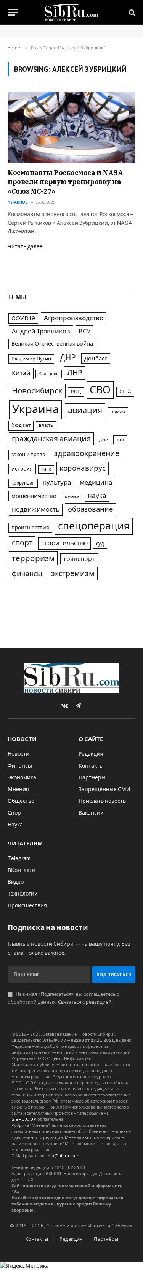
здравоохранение (86, 454)
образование (90, 509)
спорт (22, 543)
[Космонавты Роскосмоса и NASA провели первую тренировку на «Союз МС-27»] (71, 127)
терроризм (33, 558)
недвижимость (35, 509)
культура (57, 482)
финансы (27, 574)
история (22, 469)
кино (46, 469)
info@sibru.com (63, 1155)
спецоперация (94, 526)
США (125, 392)
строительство (64, 543)
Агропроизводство (73, 318)
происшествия (30, 528)
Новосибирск (37, 391)
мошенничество (33, 496)
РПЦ (76, 392)
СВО (100, 390)
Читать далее (25, 247)
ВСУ (84, 331)
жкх (120, 439)
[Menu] (13, 12)
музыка (72, 496)
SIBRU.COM (24, 1119)
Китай (21, 373)
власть (46, 425)
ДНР (68, 358)
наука (97, 495)
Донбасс (95, 358)
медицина (96, 482)
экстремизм (73, 574)
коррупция (23, 483)
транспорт (79, 559)
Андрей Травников (41, 331)
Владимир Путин (31, 359)
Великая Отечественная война (52, 344)
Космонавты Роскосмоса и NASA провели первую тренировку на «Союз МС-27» (65, 182)
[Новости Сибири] (71, 12)
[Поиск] (131, 12)
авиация (85, 410)
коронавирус (82, 468)
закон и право (28, 454)
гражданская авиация (51, 439)
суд (100, 544)
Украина (35, 409)
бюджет (21, 425)
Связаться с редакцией (84, 1002)
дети (103, 440)
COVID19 (23, 318)
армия (118, 411)
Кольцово (49, 373)
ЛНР (74, 373)
